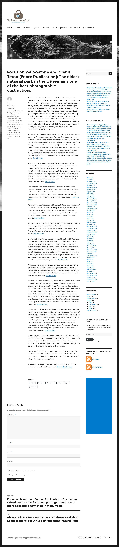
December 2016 (92, 273)
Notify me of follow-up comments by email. (22, 470)
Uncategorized (91, 310)
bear (8, 111)
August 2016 (90, 281)
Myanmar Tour (88, 28)
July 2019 (90, 212)
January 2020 (91, 201)
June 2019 (90, 214)
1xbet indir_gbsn (92, 125)
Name (9, 443)
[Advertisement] (99, 406)
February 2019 (91, 222)
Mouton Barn (11, 126)
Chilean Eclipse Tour (59, 28)
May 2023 (90, 179)
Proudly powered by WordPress (31, 538)
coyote (19, 113)
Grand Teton (11, 120)
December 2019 (92, 203)
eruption (12, 114)
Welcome (26, 28)
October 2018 (91, 230)
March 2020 (91, 197)
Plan (90, 302)
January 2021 (91, 185)
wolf (18, 132)
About (9, 28)
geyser (17, 116)
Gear (88, 296)
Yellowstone (15, 134)
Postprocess (92, 304)
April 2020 (90, 195)
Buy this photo (38, 158)
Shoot (90, 308)
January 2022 (91, 181)
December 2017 (92, 250)
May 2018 (90, 240)
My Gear (36, 28)
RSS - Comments (97, 367)
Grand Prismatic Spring (14, 118)
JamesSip (90, 132)
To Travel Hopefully (13, 538)
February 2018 (91, 246)
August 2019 (90, 211)
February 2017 (91, 269)
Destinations (11, 108)
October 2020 (91, 189)
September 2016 (92, 279)
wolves (9, 134)
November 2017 (91, 252)
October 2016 (91, 277)
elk (8, 114)
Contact (17, 28)
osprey (9, 130)
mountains (19, 124)
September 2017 (92, 256)
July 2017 (89, 259)
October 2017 (91, 254)
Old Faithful (14, 128)
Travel (89, 300)
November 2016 (92, 275)
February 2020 (91, 199)
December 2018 (92, 226)
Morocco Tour (74, 28)
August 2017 (90, 258)
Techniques (90, 298)
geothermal (10, 116)
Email (9, 452)
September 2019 (92, 209)
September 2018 (92, 232)
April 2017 (90, 265)
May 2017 (90, 263)
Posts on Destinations (64, 367)
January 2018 (91, 248)
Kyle (8, 103)
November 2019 (92, 205)
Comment (11, 414)
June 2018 (90, 238)
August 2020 (91, 191)
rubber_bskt (90, 158)
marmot (13, 124)
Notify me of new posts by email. (19, 475)
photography (16, 130)
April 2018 (90, 242)
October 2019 (91, 207)
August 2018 (91, 234)
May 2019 (90, 216)
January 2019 (91, 224)
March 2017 (90, 267)
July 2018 (90, 236)
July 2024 (90, 177)
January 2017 (91, 271)
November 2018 (92, 228)
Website (10, 461)
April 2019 (90, 218)
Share (90, 306)
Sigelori (89, 152)
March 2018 (90, 244)
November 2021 (92, 183)
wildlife (15, 132)
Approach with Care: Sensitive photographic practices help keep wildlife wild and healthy (98, 154)
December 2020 (92, 187)
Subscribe (45, 28)
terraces (9, 132)
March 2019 (90, 220)
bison (12, 111)
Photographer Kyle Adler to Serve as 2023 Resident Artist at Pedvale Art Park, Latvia (98, 97)
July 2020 (90, 193)
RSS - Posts (95, 359)
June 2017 (90, 261)
